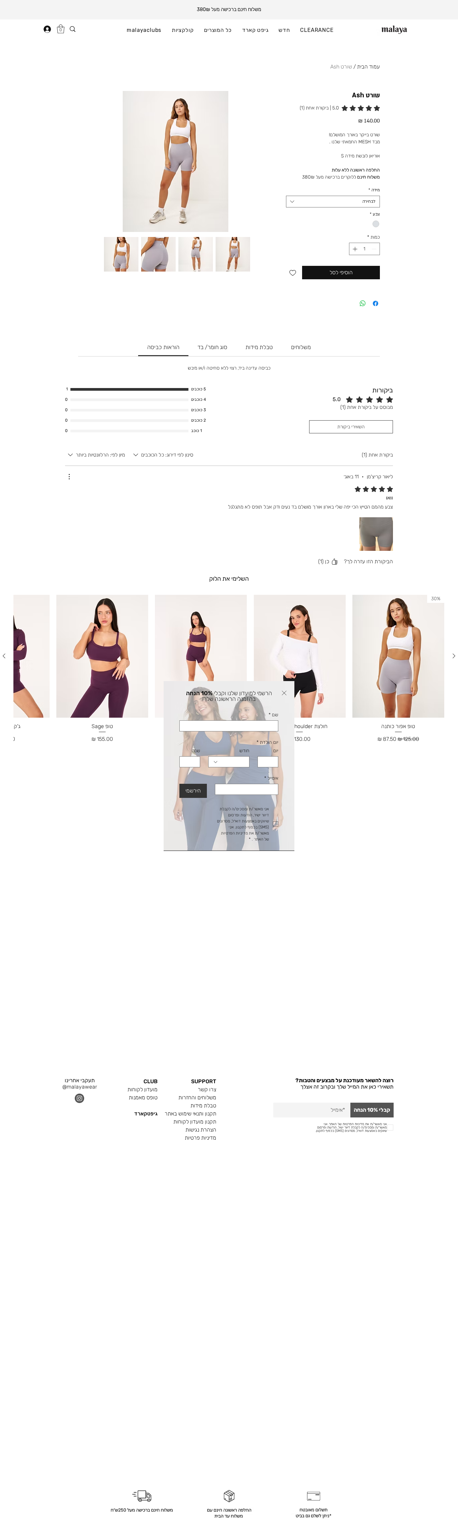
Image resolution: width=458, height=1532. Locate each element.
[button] (284, 693)
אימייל (271, 778)
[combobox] (229, 761)
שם (273, 715)
